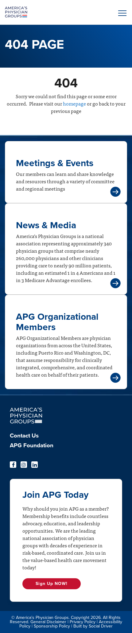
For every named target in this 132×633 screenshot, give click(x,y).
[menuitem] (31, 437)
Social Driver (101, 626)
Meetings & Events (54, 163)
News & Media (46, 225)
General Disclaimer (48, 621)
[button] (121, 13)
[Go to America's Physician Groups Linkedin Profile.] (34, 464)
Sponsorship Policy (52, 626)
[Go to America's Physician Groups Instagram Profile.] (24, 464)
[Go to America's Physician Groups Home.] (51, 12)
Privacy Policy (82, 621)
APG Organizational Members (57, 322)
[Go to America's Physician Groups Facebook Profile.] (13, 464)
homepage (74, 103)
